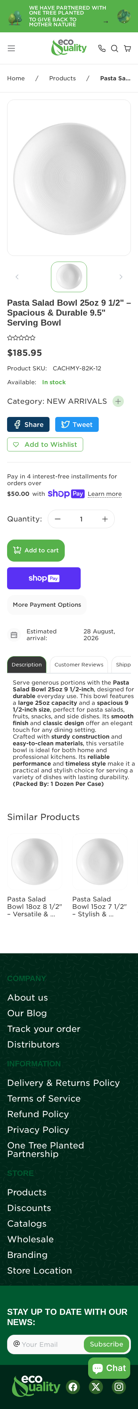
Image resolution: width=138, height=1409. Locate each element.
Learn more (105, 494)
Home (16, 78)
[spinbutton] (81, 519)
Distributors (33, 1044)
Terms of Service (44, 1098)
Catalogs (27, 1224)
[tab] (69, 277)
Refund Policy (38, 1114)
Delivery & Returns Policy (63, 1083)
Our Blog (27, 1013)
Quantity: (24, 519)
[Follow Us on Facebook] (73, 1387)
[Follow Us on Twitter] (96, 1387)
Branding (27, 1255)
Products (62, 78)
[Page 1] (69, 277)
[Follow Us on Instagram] (119, 1387)
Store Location (39, 1270)
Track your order (43, 1029)
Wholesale (30, 1239)
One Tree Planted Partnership (45, 1149)
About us (27, 997)
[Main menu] (11, 48)
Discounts (29, 1208)
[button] (118, 401)
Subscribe (106, 1344)
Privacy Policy (38, 1130)
